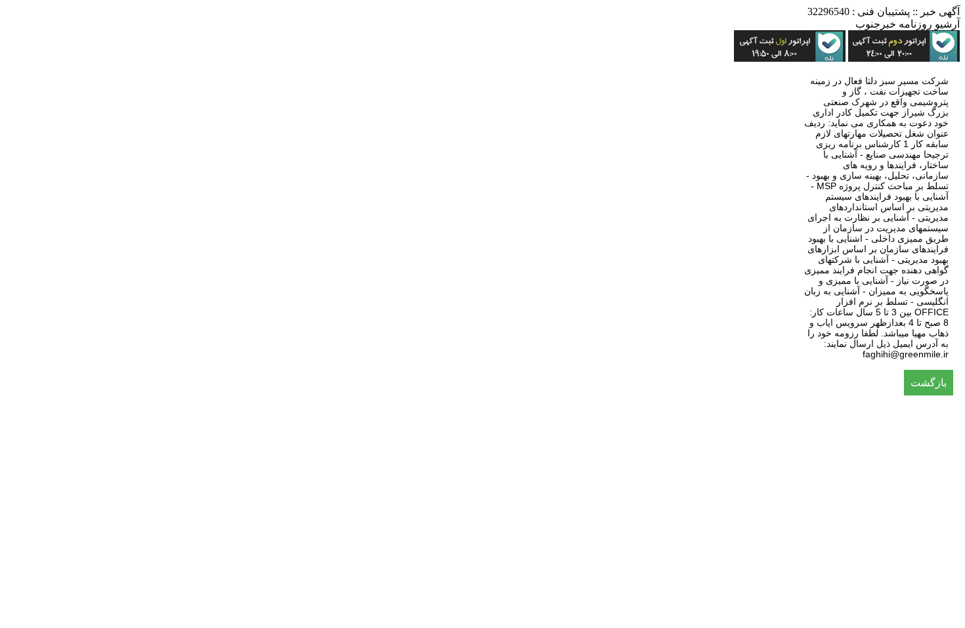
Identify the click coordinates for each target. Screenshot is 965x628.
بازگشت (929, 382)
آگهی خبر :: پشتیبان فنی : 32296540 (883, 11)
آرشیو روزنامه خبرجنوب (907, 24)
